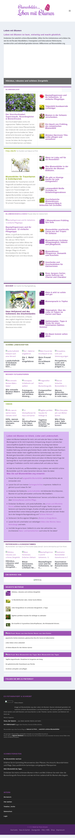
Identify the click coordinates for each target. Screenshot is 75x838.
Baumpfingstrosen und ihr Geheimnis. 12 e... (45, 565)
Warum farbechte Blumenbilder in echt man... (61, 393)
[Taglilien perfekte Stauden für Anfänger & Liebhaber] (45, 413)
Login (5, 816)
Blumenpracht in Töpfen (56, 301)
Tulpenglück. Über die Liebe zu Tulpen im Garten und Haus (55, 312)
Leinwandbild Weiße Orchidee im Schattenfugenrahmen (55, 190)
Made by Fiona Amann (40, 827)
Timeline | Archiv (9, 806)
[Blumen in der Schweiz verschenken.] (41, 116)
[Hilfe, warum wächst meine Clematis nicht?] (13, 413)
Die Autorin (7, 797)
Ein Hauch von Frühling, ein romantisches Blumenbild (56, 126)
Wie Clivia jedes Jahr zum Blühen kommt (60, 422)
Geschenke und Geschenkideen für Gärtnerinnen (54, 264)
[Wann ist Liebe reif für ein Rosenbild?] (41, 158)
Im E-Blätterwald (9, 724)
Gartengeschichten (36, 485)
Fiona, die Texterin (10, 721)
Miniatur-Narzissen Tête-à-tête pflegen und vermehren (56, 137)
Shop (53, 830)
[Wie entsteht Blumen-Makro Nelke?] (13, 383)
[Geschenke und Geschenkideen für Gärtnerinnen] (41, 263)
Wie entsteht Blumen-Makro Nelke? (13, 392)
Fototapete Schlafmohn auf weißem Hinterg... (28, 393)
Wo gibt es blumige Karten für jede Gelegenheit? (54, 179)
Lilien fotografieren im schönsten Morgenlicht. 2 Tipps (30, 608)
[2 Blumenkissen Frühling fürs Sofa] (41, 221)
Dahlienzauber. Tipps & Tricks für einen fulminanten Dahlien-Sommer (53, 324)
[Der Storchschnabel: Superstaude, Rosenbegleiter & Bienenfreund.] (20, 102)
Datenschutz (8, 811)
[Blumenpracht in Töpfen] (41, 302)
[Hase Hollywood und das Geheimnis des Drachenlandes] (20, 300)
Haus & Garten (24, 830)
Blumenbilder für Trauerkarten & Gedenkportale (20, 178)
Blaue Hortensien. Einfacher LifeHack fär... (29, 565)
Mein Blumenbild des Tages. (13, 769)
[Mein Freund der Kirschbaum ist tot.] (45, 352)
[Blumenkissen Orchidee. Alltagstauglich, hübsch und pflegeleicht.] (41, 241)
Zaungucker (35, 830)
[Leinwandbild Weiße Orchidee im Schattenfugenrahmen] (41, 189)
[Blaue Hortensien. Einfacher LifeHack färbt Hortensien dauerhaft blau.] (29, 555)
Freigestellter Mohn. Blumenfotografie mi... (45, 393)
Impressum (60, 830)
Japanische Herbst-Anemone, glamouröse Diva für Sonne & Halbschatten (30, 638)
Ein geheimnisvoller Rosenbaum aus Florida (20, 664)
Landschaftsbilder (33, 491)
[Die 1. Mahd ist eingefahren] (29, 352)
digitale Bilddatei (18, 735)
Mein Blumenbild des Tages (48, 654)
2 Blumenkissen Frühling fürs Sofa (57, 221)
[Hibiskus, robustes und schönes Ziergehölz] (8, 593)
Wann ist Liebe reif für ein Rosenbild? (55, 158)
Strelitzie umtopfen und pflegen (16, 669)
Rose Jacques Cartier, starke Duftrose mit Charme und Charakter (55, 275)
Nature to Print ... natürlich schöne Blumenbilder (43, 729)
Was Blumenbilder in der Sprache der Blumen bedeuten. (56, 168)
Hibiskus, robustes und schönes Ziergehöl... (12, 564)
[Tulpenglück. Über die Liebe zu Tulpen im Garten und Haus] (41, 311)
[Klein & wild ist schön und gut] (41, 293)
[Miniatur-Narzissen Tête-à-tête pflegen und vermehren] (41, 136)
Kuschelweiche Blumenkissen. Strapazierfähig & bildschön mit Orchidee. (50, 202)
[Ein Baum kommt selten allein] (41, 335)
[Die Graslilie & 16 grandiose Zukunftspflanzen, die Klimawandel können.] (8, 624)
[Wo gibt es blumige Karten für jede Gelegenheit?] (41, 178)
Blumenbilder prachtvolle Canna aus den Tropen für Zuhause (57, 231)
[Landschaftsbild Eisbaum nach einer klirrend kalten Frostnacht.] (13, 354)
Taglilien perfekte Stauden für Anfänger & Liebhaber (29, 616)
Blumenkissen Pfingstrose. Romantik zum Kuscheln (55, 253)
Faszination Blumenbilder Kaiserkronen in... (61, 565)
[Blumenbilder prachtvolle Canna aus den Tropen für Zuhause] (41, 230)
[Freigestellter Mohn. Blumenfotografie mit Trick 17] (45, 383)
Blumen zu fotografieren (48, 518)
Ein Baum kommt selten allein (56, 335)
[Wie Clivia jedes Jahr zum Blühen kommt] (62, 413)
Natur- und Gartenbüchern (29, 531)
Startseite (14, 830)
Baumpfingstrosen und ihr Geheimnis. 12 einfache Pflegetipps (56, 97)
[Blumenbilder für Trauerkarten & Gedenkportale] (20, 165)
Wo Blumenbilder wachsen (12, 759)
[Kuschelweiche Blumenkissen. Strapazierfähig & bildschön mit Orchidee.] (41, 200)
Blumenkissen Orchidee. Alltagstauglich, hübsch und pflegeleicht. (56, 242)
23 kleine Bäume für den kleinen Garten (19, 647)
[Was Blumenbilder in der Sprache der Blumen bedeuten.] (41, 167)
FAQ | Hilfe (46, 830)
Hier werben (8, 802)
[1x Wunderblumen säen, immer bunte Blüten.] (8, 601)
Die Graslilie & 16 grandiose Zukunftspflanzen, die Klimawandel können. (35, 623)
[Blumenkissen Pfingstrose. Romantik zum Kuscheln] (41, 252)
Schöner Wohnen (46, 514)
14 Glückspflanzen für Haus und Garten (29, 422)
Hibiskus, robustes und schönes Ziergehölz (27, 81)
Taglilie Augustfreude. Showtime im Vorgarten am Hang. (24, 659)
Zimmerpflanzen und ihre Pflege (24, 500)
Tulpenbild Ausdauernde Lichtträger (56, 107)
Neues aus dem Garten (42, 633)
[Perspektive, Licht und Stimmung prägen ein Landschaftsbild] (62, 354)
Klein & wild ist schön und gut (55, 293)
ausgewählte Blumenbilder (32, 478)
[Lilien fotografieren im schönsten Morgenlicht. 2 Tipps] (8, 609)
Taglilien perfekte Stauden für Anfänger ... (44, 423)
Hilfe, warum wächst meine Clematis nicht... (12, 422)
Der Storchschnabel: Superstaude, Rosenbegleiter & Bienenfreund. (20, 116)
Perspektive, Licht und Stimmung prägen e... (61, 364)
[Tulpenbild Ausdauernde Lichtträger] (41, 107)
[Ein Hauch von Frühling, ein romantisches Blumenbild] (41, 125)
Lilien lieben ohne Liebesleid (15, 643)
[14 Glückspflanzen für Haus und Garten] (29, 413)
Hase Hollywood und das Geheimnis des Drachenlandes (20, 312)
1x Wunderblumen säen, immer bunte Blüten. (27, 600)
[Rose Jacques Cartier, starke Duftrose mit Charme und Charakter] (41, 274)
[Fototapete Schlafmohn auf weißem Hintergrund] (29, 383)
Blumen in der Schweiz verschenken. (56, 116)
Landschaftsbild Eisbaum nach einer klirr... (13, 364)
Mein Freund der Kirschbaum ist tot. (44, 360)
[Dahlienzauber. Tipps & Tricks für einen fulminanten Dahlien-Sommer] (41, 322)
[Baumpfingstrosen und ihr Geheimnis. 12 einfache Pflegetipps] (41, 96)
